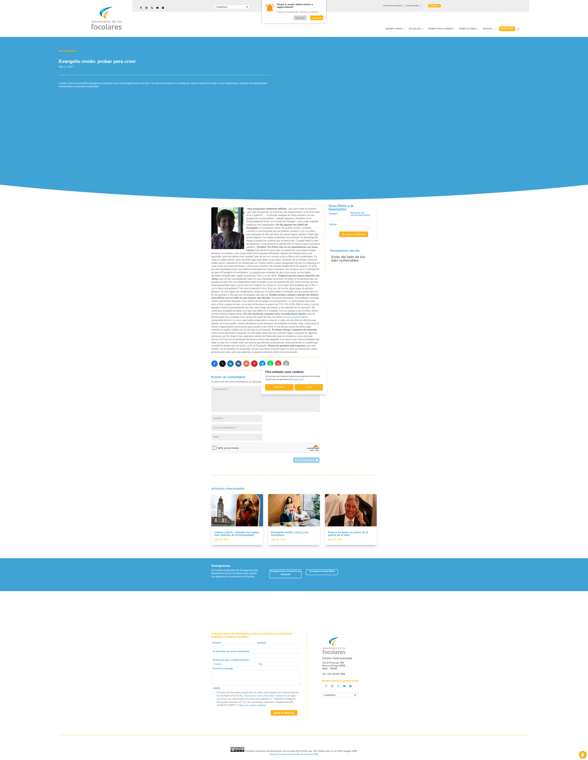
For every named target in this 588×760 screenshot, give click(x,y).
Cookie (283, 754)
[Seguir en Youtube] (157, 8)
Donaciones (507, 28)
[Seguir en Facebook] (141, 8)
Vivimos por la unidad (440, 29)
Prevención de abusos (300, 754)
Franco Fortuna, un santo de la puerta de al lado (348, 534)
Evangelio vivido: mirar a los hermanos (289, 534)
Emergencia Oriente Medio (322, 571)
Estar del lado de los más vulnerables (348, 258)
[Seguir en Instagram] (146, 8)
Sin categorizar (67, 51)
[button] (377, 575)
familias (297, 317)
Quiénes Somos (393, 29)
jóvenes (287, 317)
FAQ (316, 754)
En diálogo (415, 29)
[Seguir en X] (152, 8)
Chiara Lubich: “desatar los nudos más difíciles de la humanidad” (236, 534)
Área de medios (412, 6)
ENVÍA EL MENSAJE (284, 713)
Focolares (237, 320)
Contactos (434, 6)
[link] (214, 363)
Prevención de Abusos (392, 6)
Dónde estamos (468, 29)
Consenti (316, 17)
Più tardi (300, 17)
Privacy (273, 754)
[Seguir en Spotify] (163, 8)
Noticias (487, 29)
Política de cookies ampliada (251, 705)
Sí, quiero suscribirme (353, 234)
